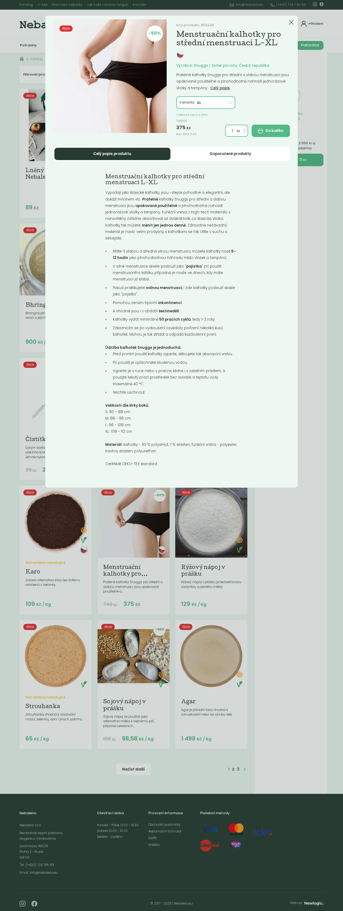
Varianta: (187, 102)
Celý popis (220, 88)
